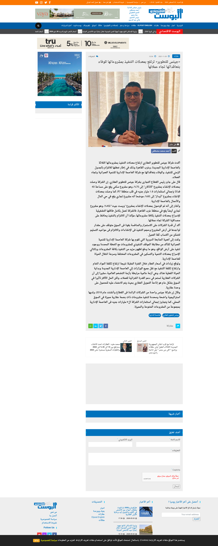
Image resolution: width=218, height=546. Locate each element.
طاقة (100, 25)
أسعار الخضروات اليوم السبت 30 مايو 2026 (45, 31)
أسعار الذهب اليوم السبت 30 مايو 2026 (80, 31)
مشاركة (170, 325)
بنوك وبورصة (165, 25)
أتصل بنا (53, 515)
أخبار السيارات (66, 25)
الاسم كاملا (174, 440)
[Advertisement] (194, 82)
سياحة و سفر (124, 25)
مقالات (133, 25)
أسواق (94, 25)
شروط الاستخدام (118, 2)
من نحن (143, 2)
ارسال (176, 486)
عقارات (156, 25)
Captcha (175, 470)
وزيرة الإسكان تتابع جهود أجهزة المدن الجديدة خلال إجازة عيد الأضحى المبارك (127, 31)
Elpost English (145, 25)
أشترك (196, 519)
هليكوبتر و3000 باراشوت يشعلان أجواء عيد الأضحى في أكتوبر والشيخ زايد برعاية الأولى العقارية (125, 511)
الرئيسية (180, 25)
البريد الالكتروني (124, 440)
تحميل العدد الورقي (92, 2)
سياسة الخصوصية (132, 2)
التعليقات (91, 56)
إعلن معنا (106, 2)
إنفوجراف (86, 25)
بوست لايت (77, 25)
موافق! (36, 540)
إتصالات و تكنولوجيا (111, 25)
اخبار (173, 25)
